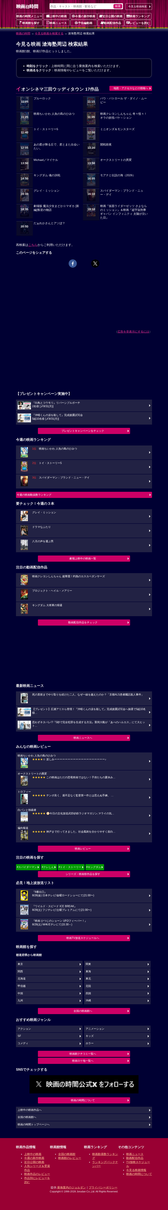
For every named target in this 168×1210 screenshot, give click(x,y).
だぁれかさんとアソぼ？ (49, 223)
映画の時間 (23, 33)
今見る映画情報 (136, 1170)
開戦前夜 (106, 144)
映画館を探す (31, 23)
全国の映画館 (66, 1154)
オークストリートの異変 (116, 159)
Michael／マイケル (46, 159)
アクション (24, 1028)
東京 (20, 964)
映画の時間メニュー (29, 16)
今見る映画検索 (137, 6)
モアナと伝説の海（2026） (117, 175)
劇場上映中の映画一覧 (82, 558)
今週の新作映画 (85, 16)
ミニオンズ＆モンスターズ (117, 129)
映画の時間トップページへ (34, 1124)
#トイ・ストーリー (70, 867)
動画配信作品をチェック (83, 622)
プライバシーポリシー (103, 1187)
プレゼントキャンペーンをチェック (82, 430)
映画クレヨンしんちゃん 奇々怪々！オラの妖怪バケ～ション (123, 115)
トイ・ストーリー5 (46, 129)
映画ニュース (58, 23)
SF (19, 1036)
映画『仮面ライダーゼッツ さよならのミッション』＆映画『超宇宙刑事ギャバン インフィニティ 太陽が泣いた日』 (124, 212)
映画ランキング (140, 16)
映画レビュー (83, 848)
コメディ (23, 1043)
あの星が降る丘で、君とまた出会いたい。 (56, 146)
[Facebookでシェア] (73, 263)
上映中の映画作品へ (30, 1110)
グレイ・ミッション (46, 190)
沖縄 (88, 1000)
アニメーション (95, 1028)
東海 (88, 971)
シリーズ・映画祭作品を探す (83, 874)
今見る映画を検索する (49, 33)
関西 (20, 971)
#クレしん (48, 867)
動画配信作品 (112, 23)
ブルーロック (42, 98)
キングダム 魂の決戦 (47, 175)
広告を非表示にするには (133, 331)
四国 (88, 993)
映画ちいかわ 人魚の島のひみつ (54, 113)
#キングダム (93, 867)
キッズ (90, 1036)
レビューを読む (140, 23)
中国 (20, 993)
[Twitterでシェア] (95, 263)
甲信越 (22, 986)
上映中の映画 (58, 16)
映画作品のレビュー (37, 1174)
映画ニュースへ (83, 737)
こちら (32, 245)
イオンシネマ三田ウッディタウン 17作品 (57, 89)
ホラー (90, 1043)
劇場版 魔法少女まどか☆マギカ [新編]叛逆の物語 (56, 208)
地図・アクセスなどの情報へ (131, 88)
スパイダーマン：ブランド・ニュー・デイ (121, 192)
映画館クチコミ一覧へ (82, 1053)
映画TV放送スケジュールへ (82, 938)
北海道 (22, 978)
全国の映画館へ (83, 1010)
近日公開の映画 (112, 16)
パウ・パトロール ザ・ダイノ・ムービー (123, 100)
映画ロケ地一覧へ (82, 1060)
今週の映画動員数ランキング (34, 494)
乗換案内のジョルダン (71, 1187)
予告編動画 (85, 23)
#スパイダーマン (27, 867)
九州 (20, 1000)
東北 (88, 978)
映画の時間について (83, 1100)
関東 (88, 964)
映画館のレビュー (69, 1158)
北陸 (88, 986)
